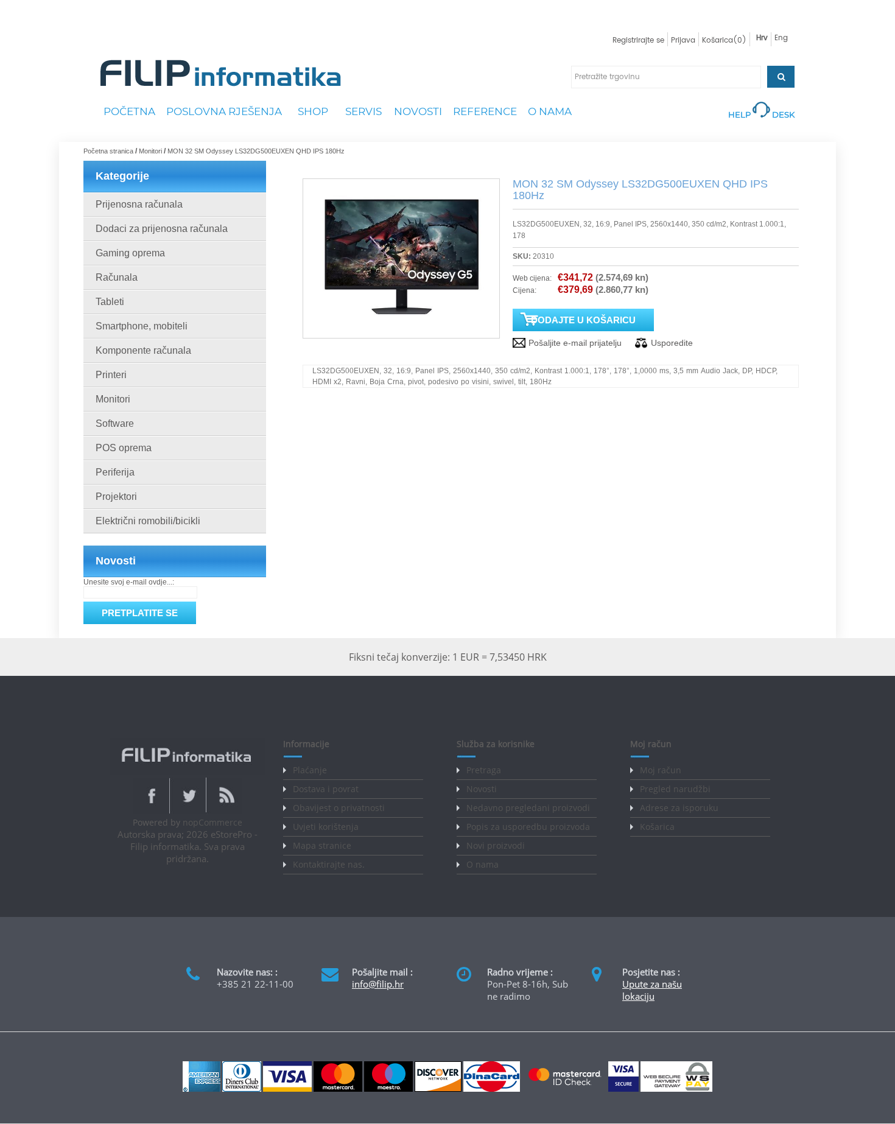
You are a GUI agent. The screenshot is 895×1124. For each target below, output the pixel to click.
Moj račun (660, 770)
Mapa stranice (322, 845)
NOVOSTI (418, 111)
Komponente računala (143, 350)
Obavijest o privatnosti (339, 807)
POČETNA (129, 111)
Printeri (111, 375)
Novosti (481, 789)
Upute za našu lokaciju (652, 990)
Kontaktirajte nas (327, 864)
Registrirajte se (638, 40)
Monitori (113, 399)
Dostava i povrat (326, 789)
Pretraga (483, 770)
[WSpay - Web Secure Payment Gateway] (676, 1089)
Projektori (116, 496)
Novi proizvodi (495, 845)
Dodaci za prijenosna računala (162, 228)
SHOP (313, 111)
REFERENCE (485, 111)
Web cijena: (532, 278)
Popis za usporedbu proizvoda (528, 826)
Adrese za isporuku (679, 807)
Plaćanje (310, 770)
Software (115, 423)
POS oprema (124, 448)
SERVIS (363, 111)
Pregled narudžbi (675, 789)
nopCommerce (212, 822)
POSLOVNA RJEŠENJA (224, 111)
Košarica (657, 826)
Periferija (115, 472)
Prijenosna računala (139, 204)
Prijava (683, 40)
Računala (117, 277)
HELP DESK (761, 114)
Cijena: (524, 290)
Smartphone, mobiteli (142, 326)
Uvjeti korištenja (326, 826)
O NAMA (550, 111)
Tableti (110, 302)
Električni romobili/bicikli (148, 521)
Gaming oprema (130, 253)
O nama (482, 864)
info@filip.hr (378, 984)
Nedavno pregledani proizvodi (528, 807)
